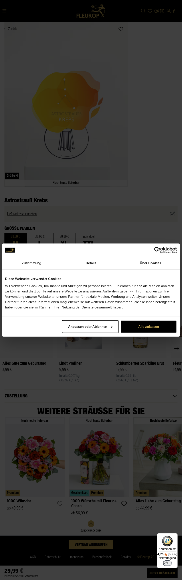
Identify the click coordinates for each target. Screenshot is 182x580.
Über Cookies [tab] (150, 263)
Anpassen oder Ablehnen (87, 326)
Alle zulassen (148, 326)
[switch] (167, 563)
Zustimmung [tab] (32, 263)
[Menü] (175, 536)
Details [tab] (91, 263)
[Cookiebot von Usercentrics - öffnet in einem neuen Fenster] (157, 250)
